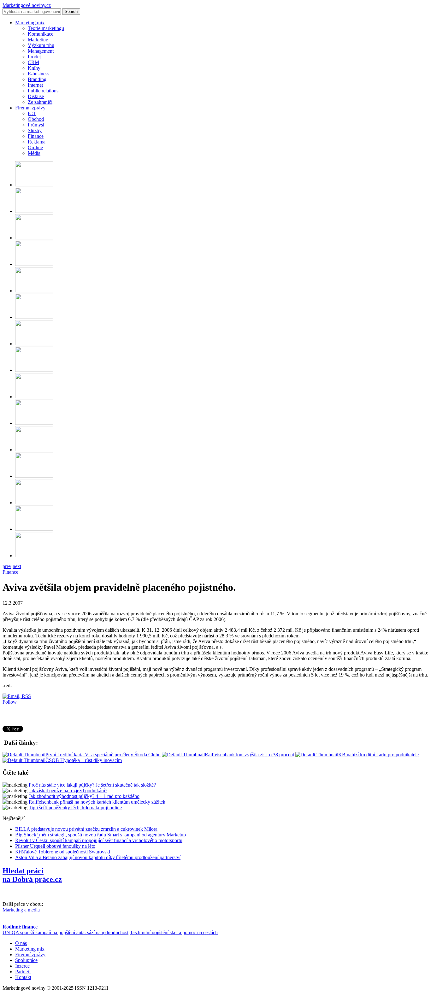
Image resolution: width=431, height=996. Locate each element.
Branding (37, 79)
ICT (32, 113)
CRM (33, 62)
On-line (35, 147)
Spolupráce (26, 960)
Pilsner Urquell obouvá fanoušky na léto (55, 846)
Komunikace (40, 34)
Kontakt (23, 977)
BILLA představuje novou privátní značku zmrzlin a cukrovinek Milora (86, 829)
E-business (38, 73)
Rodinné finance (20, 926)
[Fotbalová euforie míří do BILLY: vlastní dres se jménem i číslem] (34, 423)
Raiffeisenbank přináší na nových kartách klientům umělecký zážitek (97, 802)
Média (34, 153)
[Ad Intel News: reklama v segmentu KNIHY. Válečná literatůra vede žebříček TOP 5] (34, 502)
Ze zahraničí (40, 102)
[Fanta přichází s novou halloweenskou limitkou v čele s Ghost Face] (34, 184)
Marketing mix (29, 22)
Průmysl (36, 124)
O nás (21, 943)
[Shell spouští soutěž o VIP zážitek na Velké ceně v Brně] (34, 529)
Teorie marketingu (46, 28)
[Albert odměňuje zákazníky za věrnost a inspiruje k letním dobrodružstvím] (34, 476)
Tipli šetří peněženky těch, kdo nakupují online (75, 807)
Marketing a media (21, 909)
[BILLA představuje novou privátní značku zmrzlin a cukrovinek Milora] (34, 396)
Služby (35, 130)
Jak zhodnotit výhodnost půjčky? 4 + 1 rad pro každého (84, 796)
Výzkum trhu (41, 45)
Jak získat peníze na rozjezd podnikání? (68, 790)
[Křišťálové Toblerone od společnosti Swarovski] (34, 290)
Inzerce (22, 966)
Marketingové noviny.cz (27, 5)
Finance (36, 136)
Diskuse (36, 96)
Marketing (38, 39)
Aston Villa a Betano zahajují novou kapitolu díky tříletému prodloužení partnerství (97, 857)
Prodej (34, 56)
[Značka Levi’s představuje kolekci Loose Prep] (34, 237)
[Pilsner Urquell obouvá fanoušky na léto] (34, 317)
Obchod (36, 119)
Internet (35, 85)
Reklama (36, 141)
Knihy (34, 68)
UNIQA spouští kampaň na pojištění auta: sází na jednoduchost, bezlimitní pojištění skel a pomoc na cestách (110, 932)
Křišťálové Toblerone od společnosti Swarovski (62, 851)
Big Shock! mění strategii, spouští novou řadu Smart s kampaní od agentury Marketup (100, 834)
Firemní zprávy (30, 107)
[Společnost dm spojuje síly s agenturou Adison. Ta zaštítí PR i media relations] (34, 211)
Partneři (23, 971)
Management (41, 51)
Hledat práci (32, 875)
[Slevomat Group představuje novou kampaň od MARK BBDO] (34, 449)
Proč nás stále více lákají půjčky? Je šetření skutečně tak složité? (92, 785)
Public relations (43, 90)
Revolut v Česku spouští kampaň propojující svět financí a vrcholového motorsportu (98, 840)
